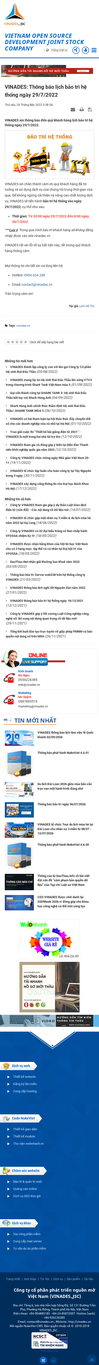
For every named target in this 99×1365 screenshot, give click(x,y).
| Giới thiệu (29, 1279)
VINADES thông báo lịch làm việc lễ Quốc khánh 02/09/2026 (65, 735)
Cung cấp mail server (27, 1241)
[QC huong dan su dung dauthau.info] (49, 1020)
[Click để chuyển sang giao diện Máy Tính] (53, 1360)
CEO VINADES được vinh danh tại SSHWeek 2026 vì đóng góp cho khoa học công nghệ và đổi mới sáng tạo (63, 901)
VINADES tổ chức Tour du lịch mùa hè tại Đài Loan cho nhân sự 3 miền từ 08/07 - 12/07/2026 (65, 829)
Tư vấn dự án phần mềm (29, 1248)
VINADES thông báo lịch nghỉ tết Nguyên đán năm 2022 (47, 588)
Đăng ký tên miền (25, 1084)
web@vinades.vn (29, 684)
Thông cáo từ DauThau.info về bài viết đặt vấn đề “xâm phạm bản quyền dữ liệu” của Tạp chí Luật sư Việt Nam (63, 880)
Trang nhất (13, 1279)
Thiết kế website (24, 1077)
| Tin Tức (44, 1279)
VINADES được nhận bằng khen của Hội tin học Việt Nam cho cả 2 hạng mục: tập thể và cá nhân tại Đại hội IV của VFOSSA (47, 548)
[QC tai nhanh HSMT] (49, 71)
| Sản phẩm (72, 1279)
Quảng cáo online (25, 1189)
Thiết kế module (24, 1136)
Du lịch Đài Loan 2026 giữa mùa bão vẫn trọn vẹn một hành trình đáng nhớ (64, 786)
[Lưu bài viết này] (90, 109)
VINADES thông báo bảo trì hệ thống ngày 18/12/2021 (46, 601)
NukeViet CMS (33, 1326)
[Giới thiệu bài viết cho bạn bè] (73, 109)
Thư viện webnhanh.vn (28, 1143)
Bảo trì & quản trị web (27, 1181)
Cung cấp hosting (25, 1091)
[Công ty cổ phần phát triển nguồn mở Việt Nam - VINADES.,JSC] (18, 14)
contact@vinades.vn (37, 284)
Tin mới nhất (35, 720)
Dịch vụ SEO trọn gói (27, 1196)
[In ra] (82, 109)
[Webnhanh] (49, 939)
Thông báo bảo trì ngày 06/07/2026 (61, 804)
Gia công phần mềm (26, 1234)
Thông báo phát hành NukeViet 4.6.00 (63, 844)
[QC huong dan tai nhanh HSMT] (49, 987)
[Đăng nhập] (85, 50)
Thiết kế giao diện (25, 1129)
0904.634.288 (34, 275)
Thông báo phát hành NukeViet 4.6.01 (63, 753)
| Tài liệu (87, 1279)
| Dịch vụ (57, 1279)
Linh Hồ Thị (86, 306)
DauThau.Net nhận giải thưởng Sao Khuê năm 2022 (45, 562)
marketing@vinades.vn (33, 706)
